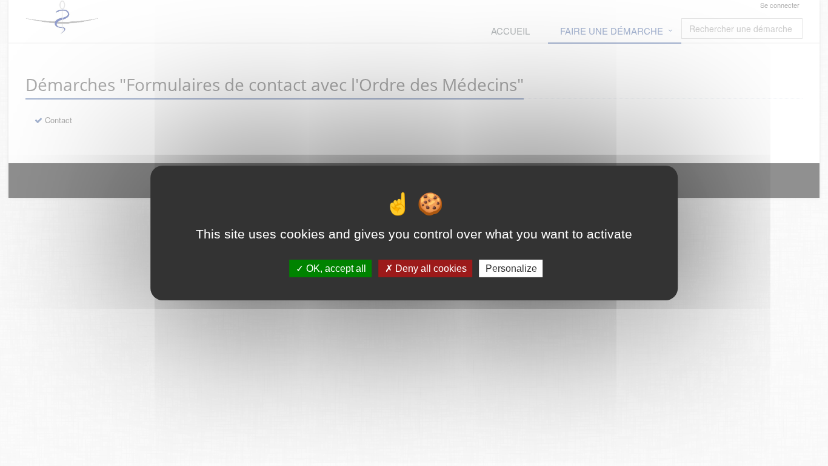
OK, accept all (335, 268)
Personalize (511, 268)
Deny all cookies (430, 268)
